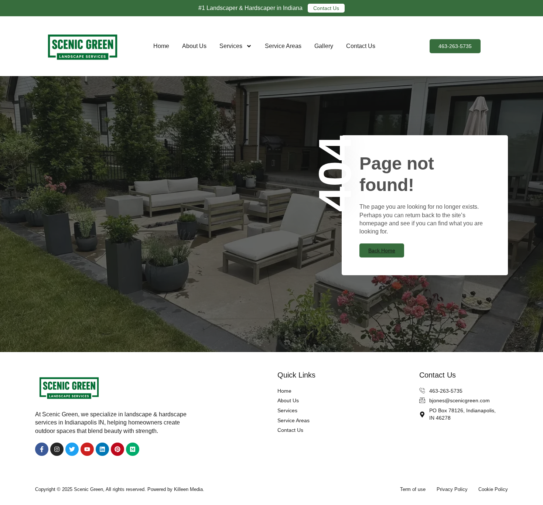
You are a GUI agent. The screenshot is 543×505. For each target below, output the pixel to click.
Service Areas (283, 46)
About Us (194, 46)
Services (230, 46)
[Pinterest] (117, 449)
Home (161, 46)
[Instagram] (57, 449)
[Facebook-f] (41, 449)
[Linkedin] (102, 449)
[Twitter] (72, 449)
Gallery (323, 46)
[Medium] (132, 449)
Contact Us (360, 46)
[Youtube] (87, 449)
